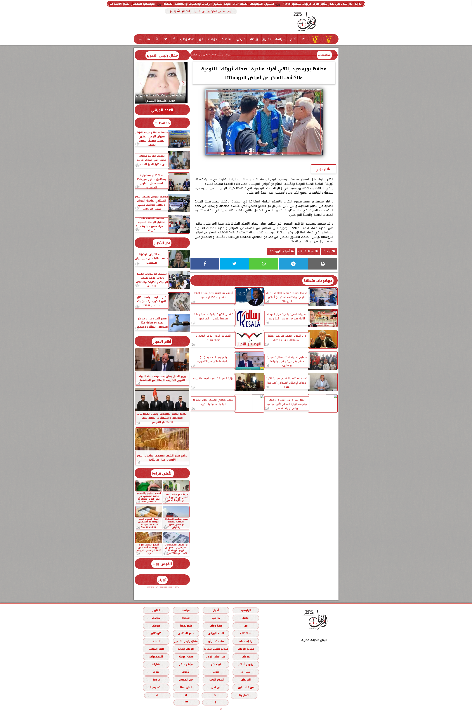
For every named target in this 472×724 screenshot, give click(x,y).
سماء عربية (186, 656)
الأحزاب (185, 671)
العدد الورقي (162, 109)
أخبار (293, 39)
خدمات (246, 656)
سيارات (245, 671)
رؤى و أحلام (245, 664)
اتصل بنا (244, 695)
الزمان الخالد (186, 648)
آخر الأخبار (162, 242)
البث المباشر (156, 648)
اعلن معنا (186, 687)
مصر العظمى (186, 633)
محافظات (324, 54)
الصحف (156, 641)
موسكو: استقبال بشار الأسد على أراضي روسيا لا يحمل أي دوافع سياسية (171, 4)
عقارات (156, 664)
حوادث (212, 39)
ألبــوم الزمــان (216, 679)
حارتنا (215, 671)
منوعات (156, 625)
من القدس (186, 679)
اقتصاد (227, 39)
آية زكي (321, 169)
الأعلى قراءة (162, 473)
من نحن (216, 687)
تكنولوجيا (186, 625)
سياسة (280, 39)
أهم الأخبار (162, 341)
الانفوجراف (156, 656)
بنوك (156, 671)
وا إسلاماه (245, 641)
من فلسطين (246, 687)
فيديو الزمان (246, 648)
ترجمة (156, 679)
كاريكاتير (156, 633)
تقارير (267, 39)
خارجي (240, 39)
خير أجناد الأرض (215, 656)
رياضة (254, 39)
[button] (183, 83)
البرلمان (246, 679)
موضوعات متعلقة (317, 280)
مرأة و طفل (185, 664)
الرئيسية (245, 610)
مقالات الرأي (216, 641)
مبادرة (327, 251)
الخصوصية (156, 687)
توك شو (216, 664)
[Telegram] (293, 264)
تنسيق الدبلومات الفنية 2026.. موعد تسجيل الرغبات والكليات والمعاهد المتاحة (287, 4)
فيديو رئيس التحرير (216, 648)
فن (201, 39)
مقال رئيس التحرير (162, 55)
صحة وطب (187, 39)
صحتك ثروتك (306, 251)
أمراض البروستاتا (280, 251)
